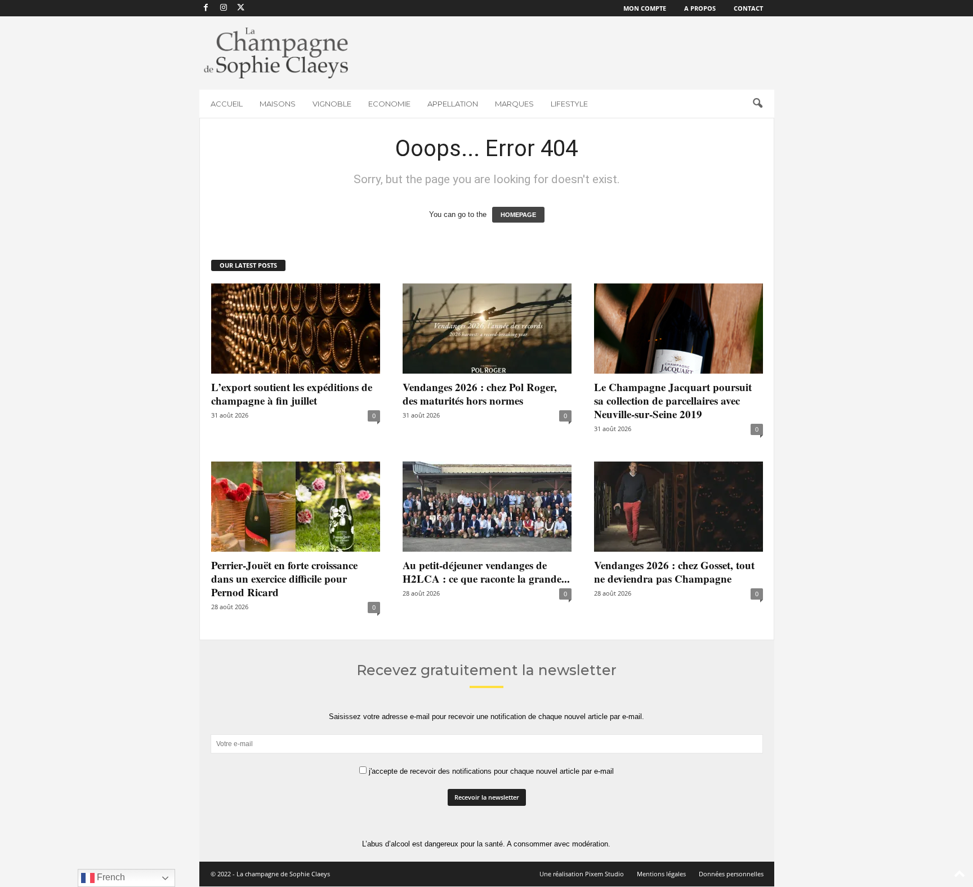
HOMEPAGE (518, 214)
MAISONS (278, 103)
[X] (241, 8)
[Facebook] (206, 8)
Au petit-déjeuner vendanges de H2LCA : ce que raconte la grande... (486, 571)
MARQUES (514, 103)
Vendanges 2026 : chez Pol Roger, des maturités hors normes (480, 393)
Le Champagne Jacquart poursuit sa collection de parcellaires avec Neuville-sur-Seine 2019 (673, 400)
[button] (757, 103)
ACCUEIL (227, 103)
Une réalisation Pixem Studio (581, 874)
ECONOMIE (389, 103)
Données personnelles (731, 874)
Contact (748, 8)
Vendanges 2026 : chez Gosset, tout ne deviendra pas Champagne (674, 571)
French (110, 877)
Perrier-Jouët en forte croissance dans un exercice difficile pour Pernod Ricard (284, 578)
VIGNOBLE (332, 103)
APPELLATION (452, 103)
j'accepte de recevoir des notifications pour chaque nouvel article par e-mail (490, 771)
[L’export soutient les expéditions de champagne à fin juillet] (295, 328)
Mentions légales (661, 874)
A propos (700, 8)
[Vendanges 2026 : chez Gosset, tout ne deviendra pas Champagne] (678, 507)
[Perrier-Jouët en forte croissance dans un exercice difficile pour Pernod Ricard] (295, 507)
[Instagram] (223, 8)
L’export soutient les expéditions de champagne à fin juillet (291, 393)
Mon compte (644, 8)
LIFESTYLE (569, 103)
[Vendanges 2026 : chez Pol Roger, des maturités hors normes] (487, 328)
